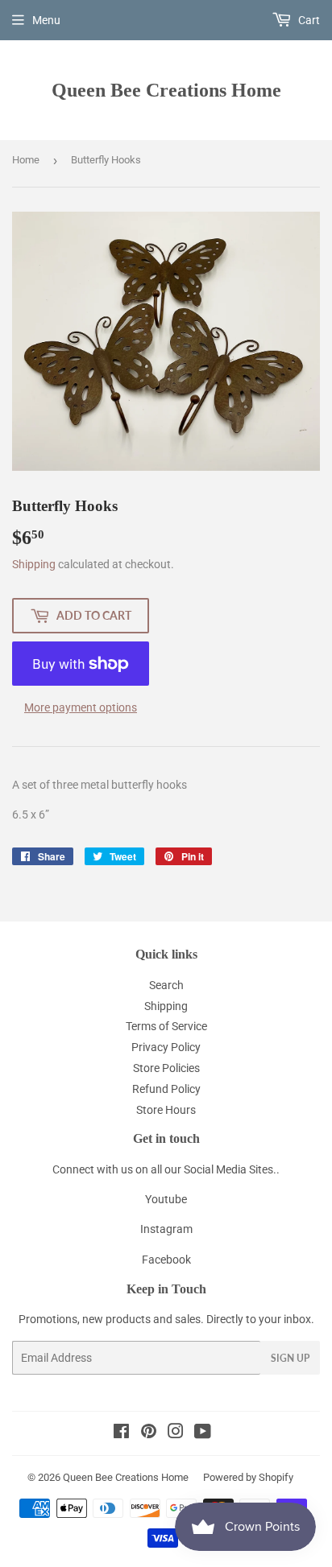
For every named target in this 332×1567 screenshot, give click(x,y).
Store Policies (166, 1068)
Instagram (166, 1229)
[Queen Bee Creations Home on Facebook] (121, 1433)
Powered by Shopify (248, 1477)
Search (166, 985)
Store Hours (166, 1109)
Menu (46, 20)
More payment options (80, 707)
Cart (308, 20)
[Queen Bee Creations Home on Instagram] (176, 1433)
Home (25, 160)
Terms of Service (166, 1026)
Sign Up (290, 1358)
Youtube (166, 1199)
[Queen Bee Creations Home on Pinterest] (148, 1433)
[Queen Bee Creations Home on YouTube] (202, 1433)
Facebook (166, 1259)
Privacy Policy (166, 1047)
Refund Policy (166, 1088)
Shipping (34, 564)
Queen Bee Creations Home (166, 90)
